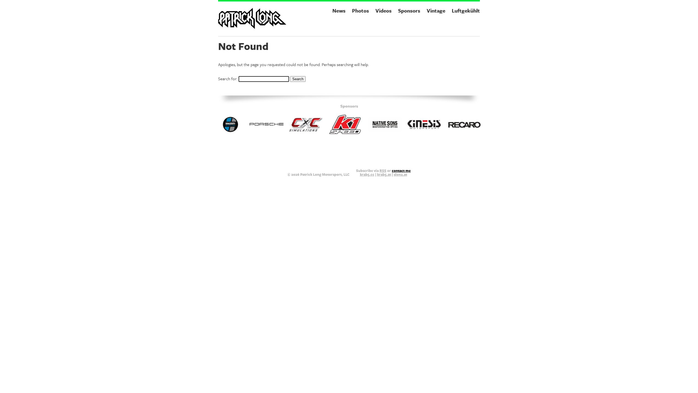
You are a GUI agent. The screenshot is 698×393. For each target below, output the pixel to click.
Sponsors (409, 10)
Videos (383, 10)
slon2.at (400, 174)
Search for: (227, 79)
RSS (383, 170)
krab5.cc (367, 174)
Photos (360, 10)
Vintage (436, 10)
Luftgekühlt (466, 10)
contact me (401, 170)
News (338, 10)
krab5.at (384, 174)
